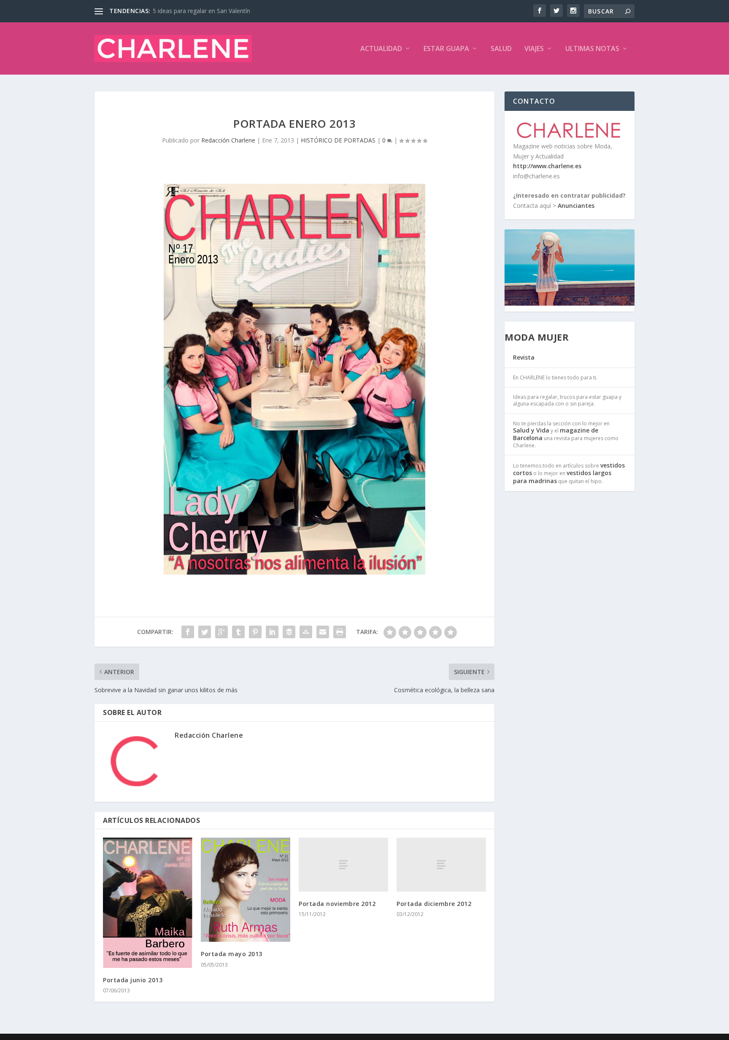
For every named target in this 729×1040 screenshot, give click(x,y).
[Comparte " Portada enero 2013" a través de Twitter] (204, 631)
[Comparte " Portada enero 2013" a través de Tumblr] (238, 631)
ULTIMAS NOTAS (592, 49)
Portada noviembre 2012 (337, 904)
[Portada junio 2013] (147, 902)
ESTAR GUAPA (446, 49)
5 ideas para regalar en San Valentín (201, 11)
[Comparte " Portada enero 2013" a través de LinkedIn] (272, 631)
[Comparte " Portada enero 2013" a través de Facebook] (187, 631)
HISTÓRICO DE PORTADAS (338, 140)
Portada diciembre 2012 (434, 904)
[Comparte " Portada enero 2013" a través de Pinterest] (255, 631)
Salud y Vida (531, 430)
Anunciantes (576, 206)
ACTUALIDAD (381, 49)
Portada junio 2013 (132, 980)
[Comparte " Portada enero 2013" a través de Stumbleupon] (305, 631)
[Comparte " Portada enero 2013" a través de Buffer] (289, 631)
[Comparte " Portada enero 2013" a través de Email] (322, 631)
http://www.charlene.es (547, 166)
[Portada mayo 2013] (245, 890)
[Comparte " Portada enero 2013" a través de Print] (339, 631)
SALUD (501, 49)
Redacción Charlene (228, 140)
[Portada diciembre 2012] (441, 864)
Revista (524, 357)
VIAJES (534, 49)
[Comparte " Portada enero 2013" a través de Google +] (221, 631)
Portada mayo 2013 (231, 954)
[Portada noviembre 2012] (343, 864)
